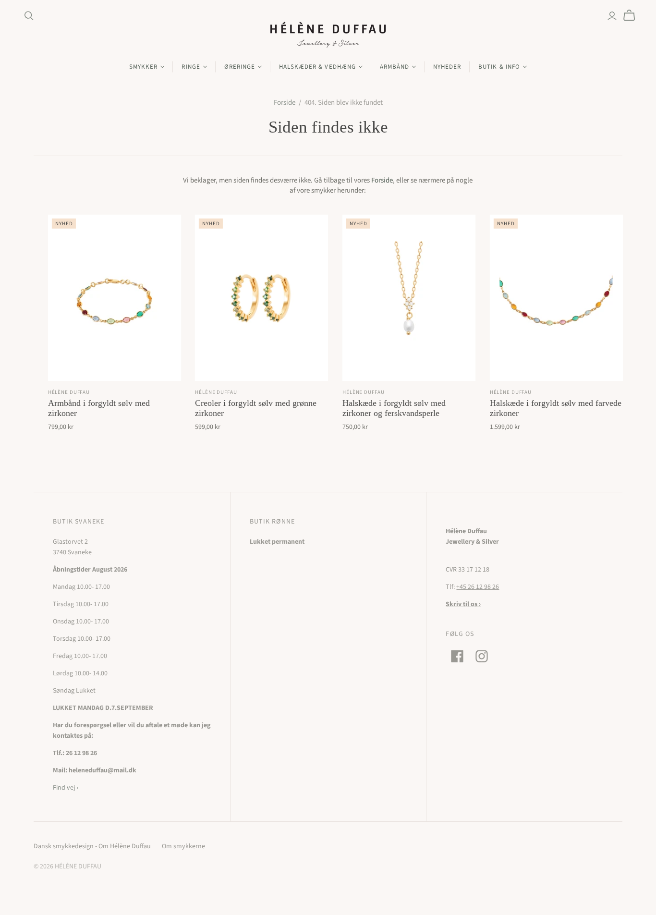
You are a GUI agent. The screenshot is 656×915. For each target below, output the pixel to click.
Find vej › (65, 788)
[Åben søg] (29, 16)
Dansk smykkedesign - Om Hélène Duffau (92, 846)
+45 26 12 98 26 (477, 587)
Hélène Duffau (69, 392)
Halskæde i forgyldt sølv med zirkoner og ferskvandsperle (394, 408)
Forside (284, 103)
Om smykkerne (183, 846)
